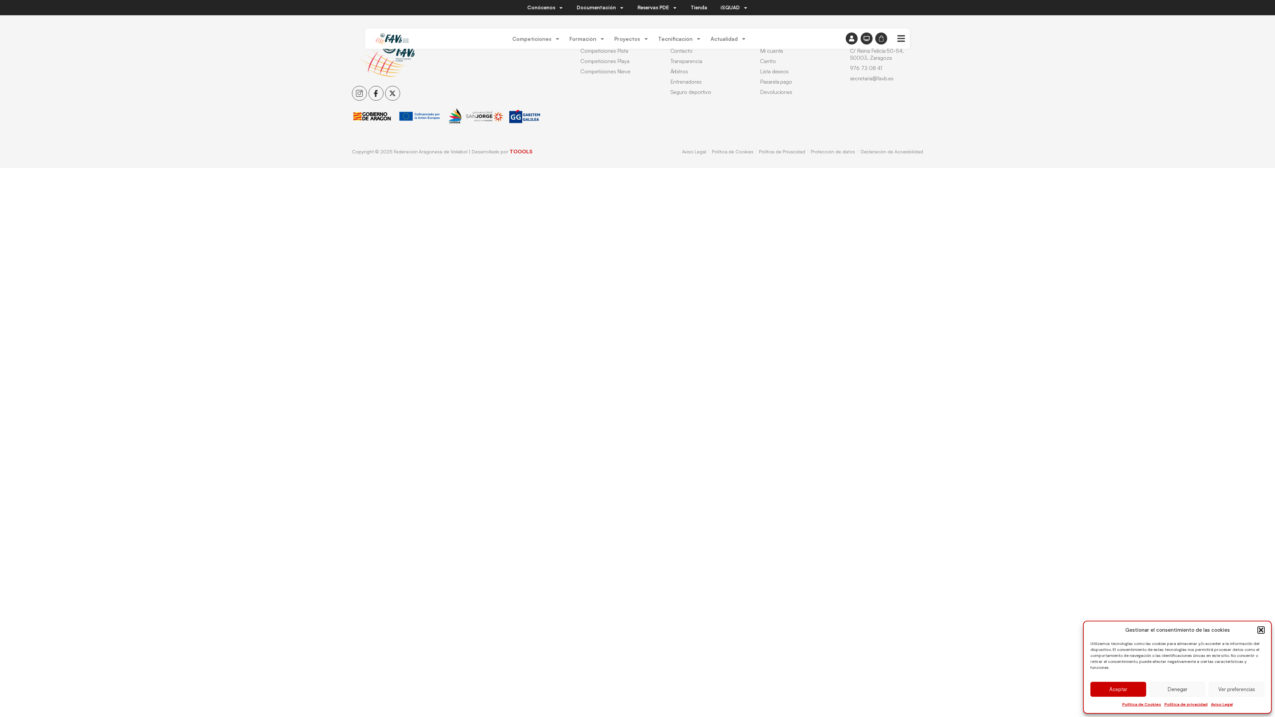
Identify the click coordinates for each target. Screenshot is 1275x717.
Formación (582, 39)
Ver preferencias (1236, 689)
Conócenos (541, 7)
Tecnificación (675, 39)
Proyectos (627, 39)
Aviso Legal (1222, 704)
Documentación (596, 7)
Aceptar (1118, 689)
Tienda (699, 7)
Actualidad (724, 39)
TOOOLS (521, 151)
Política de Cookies (1141, 704)
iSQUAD (730, 7)
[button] (1261, 630)
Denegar (1177, 689)
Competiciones (532, 39)
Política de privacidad (1186, 704)
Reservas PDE (653, 7)
